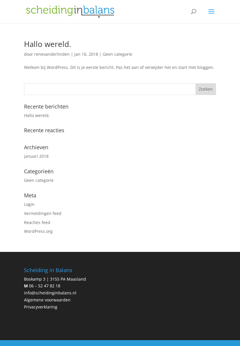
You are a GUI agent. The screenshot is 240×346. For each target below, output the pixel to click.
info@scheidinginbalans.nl (50, 293)
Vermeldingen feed (42, 213)
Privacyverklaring (40, 307)
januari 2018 (36, 156)
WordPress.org (38, 231)
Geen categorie (117, 54)
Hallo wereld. (47, 44)
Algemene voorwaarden (47, 300)
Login (29, 204)
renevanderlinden (52, 54)
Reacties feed (37, 222)
